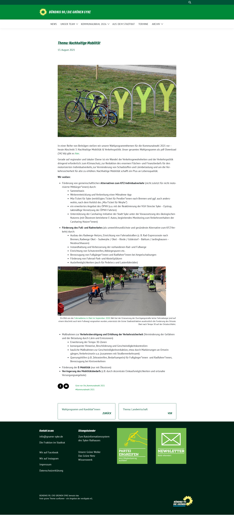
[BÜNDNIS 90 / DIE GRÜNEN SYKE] (43, 11)
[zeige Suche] (189, 2)
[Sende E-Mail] (66, 386)
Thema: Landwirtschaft (147, 411)
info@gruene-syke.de (51, 436)
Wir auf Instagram (48, 458)
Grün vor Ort (80, 385)
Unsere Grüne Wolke (89, 452)
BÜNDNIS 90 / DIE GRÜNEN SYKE (70, 12)
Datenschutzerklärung (51, 470)
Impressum (45, 464)
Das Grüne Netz (86, 455)
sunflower (60, 498)
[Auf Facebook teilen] (60, 386)
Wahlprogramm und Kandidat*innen (86, 411)
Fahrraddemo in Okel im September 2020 (92, 318)
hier (77, 153)
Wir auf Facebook (48, 452)
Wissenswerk (85, 459)
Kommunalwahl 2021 (96, 385)
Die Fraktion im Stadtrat (52, 442)
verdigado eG (86, 498)
